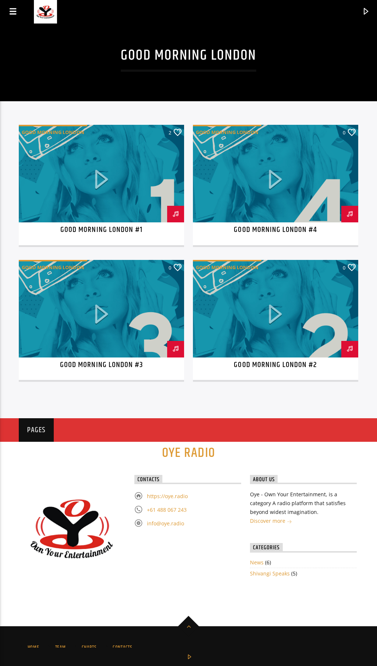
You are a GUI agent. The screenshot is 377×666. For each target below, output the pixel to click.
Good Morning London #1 (101, 230)
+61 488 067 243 (167, 509)
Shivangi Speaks (270, 573)
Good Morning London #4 (275, 230)
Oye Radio (188, 453)
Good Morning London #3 (101, 365)
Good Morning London (53, 132)
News (257, 562)
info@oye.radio (165, 523)
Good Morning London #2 (275, 365)
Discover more (268, 520)
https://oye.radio (167, 496)
